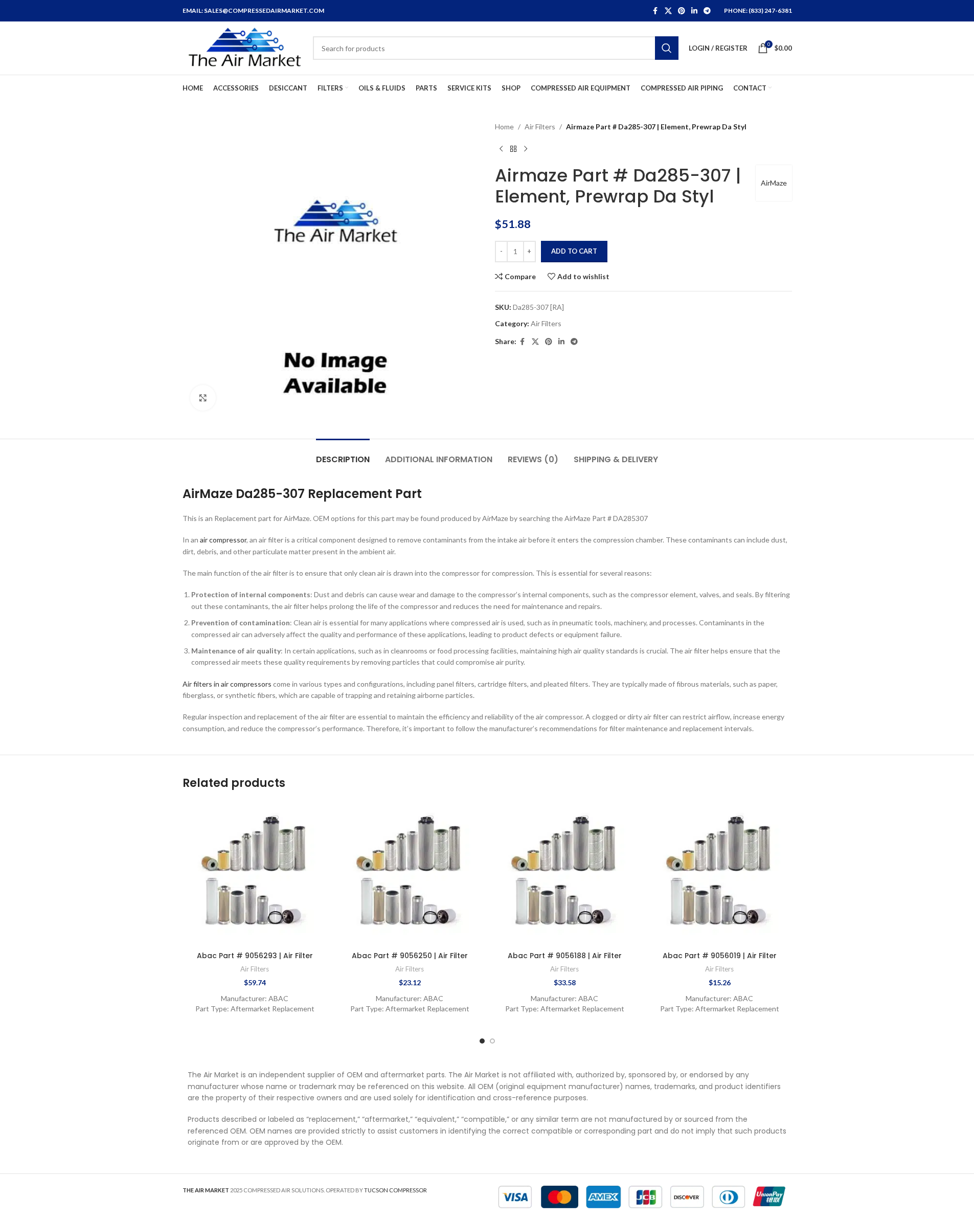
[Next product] (525, 149)
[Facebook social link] (655, 11)
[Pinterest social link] (681, 11)
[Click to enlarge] (203, 398)
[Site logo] (243, 47)
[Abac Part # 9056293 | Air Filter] (255, 874)
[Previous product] (501, 149)
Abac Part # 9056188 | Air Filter (565, 956)
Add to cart (574, 251)
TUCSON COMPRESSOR (395, 1190)
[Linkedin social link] (694, 11)
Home (504, 126)
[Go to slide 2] (492, 1041)
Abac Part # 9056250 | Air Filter (410, 956)
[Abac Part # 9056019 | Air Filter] (719, 874)
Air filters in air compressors (227, 684)
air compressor (223, 539)
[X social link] (668, 11)
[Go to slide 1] (482, 1041)
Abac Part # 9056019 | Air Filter (720, 956)
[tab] (343, 454)
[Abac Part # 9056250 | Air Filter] (409, 874)
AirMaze (774, 182)
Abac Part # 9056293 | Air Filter (255, 956)
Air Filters (540, 126)
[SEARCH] (666, 48)
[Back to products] (513, 149)
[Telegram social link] (707, 11)
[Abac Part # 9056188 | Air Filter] (564, 874)
